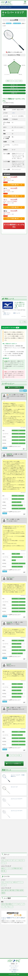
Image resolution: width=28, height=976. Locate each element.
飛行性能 (12, 890)
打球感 (14, 868)
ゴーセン (10, 882)
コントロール (8, 868)
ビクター (22, 860)
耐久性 (6, 890)
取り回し (4, 871)
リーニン (4, 863)
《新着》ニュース (16, 313)
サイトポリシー (14, 967)
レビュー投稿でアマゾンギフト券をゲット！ (13, 918)
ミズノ (10, 860)
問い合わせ (14, 971)
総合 (3, 868)
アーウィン (20, 882)
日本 (3, 904)
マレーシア (21, 904)
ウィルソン (15, 860)
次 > (20, 755)
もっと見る (23, 322)
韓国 (10, 904)
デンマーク (15, 904)
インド (11, 906)
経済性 (21, 890)
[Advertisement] (14, 250)
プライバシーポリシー (14, 966)
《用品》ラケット (6, 313)
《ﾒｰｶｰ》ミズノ (6, 314)
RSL (15, 882)
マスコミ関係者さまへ (14, 969)
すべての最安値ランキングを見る (14, 226)
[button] (14, 40)
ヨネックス (4, 860)
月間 (25, 390)
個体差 (3, 893)
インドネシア (5, 906)
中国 (6, 904)
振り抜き (20, 868)
